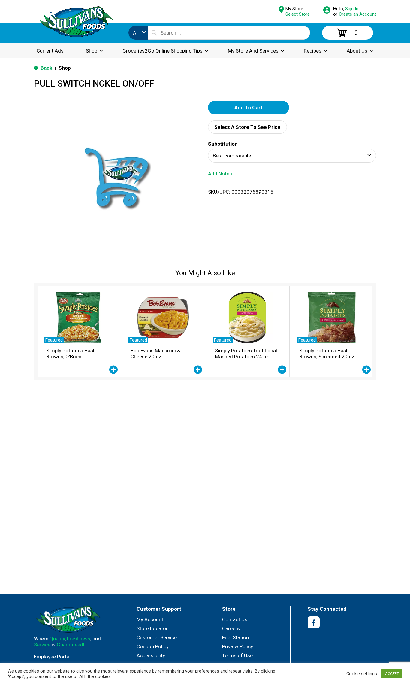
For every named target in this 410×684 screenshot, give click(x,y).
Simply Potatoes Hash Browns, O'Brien (71, 354)
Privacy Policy (237, 646)
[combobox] (138, 33)
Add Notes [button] (220, 174)
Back (45, 68)
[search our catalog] (154, 33)
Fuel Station (235, 637)
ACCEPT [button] (392, 673)
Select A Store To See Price (247, 127)
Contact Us (234, 619)
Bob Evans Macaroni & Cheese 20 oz (155, 354)
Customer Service (157, 637)
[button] (248, 107)
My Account (150, 619)
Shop (65, 68)
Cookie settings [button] (361, 673)
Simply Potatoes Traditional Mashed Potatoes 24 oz (246, 354)
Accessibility (151, 655)
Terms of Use (237, 655)
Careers (231, 628)
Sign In (351, 8)
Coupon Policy (153, 646)
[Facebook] (314, 622)
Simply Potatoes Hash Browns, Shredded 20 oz (326, 354)
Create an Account (357, 14)
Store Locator (152, 628)
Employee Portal (52, 657)
